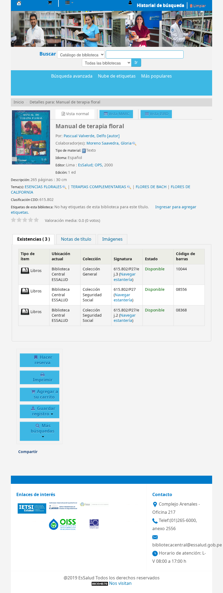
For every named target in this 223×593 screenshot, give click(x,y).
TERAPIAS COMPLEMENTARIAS (98, 187)
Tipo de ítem (28, 256)
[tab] (33, 239)
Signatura (123, 259)
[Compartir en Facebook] (55, 453)
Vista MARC (118, 114)
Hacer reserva (43, 360)
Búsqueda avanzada (71, 77)
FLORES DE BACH (151, 187)
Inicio (19, 102)
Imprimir (42, 380)
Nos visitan (120, 583)
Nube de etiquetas (117, 77)
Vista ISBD (158, 114)
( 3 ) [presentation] (33, 239)
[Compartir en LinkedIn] (22, 468)
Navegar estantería (125, 276)
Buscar (47, 54)
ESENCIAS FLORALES (43, 187)
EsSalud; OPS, (91, 165)
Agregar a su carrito (46, 395)
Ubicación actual (61, 256)
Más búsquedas (42, 429)
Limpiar (199, 5)
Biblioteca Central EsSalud (30, 2)
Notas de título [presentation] (76, 239)
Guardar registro (43, 411)
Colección (92, 259)
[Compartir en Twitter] (34, 468)
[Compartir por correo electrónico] (43, 453)
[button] (50, 2)
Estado (151, 259)
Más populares (156, 77)
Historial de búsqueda (160, 5)
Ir (136, 62)
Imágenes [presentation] (112, 239)
